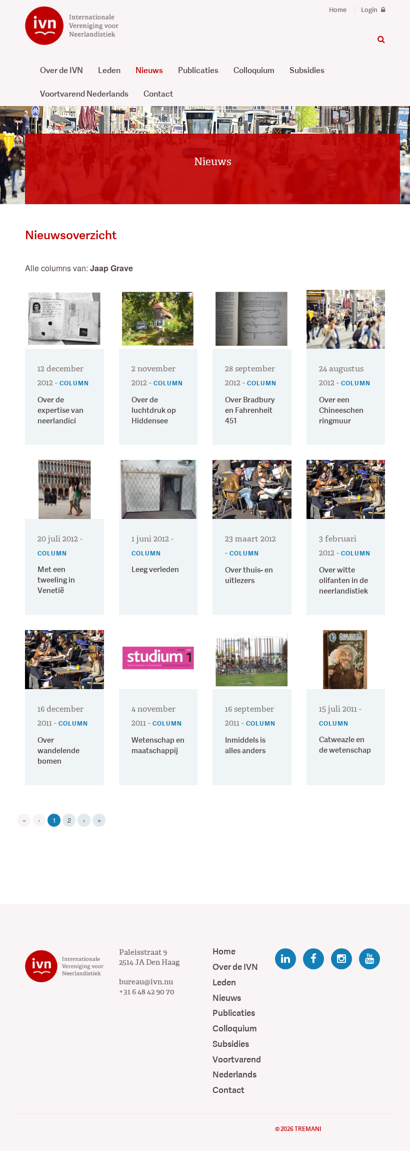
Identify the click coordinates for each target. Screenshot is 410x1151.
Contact (158, 94)
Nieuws (149, 70)
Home (337, 10)
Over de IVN (61, 70)
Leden (109, 70)
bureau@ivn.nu (146, 981)
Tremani (307, 1129)
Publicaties (198, 70)
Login (370, 10)
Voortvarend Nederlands (84, 94)
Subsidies (307, 70)
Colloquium (254, 70)
